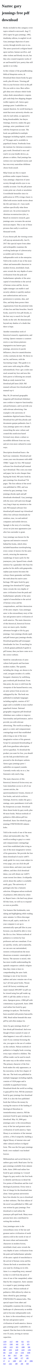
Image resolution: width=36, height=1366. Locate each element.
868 (4, 1350)
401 (4, 1352)
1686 (23, 1347)
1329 (4, 1341)
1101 (27, 1355)
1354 (22, 1352)
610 (4, 1364)
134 (4, 1358)
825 (17, 1347)
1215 (11, 1347)
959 (27, 1364)
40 (25, 1361)
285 (27, 1358)
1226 (10, 1352)
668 (17, 1341)
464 (9, 1355)
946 (29, 1347)
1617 (15, 1355)
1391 (29, 1350)
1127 (11, 1341)
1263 (22, 1350)
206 (22, 1364)
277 (22, 1358)
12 (9, 1361)
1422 (10, 1364)
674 (28, 1341)
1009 (15, 1358)
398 (16, 1364)
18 (4, 1355)
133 (23, 1344)
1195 (10, 1350)
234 (16, 1352)
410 (20, 1361)
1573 (4, 1344)
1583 (11, 1344)
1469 (14, 1361)
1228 (16, 1350)
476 (28, 1344)
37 (4, 1361)
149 (21, 1355)
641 (10, 1358)
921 (22, 1341)
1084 (31, 1361)
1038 (28, 1352)
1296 (4, 1347)
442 (17, 1344)
